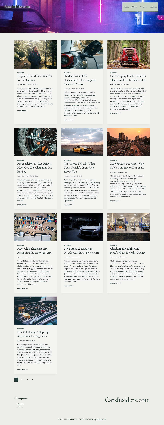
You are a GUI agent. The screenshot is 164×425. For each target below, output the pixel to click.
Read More (22, 110)
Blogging (20, 72)
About (134, 7)
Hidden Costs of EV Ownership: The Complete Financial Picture (80, 80)
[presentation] (35, 54)
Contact (143, 7)
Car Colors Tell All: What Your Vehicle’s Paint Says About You (79, 167)
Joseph (21, 84)
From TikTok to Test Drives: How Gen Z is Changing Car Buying (34, 167)
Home (126, 7)
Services (153, 7)
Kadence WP (101, 419)
